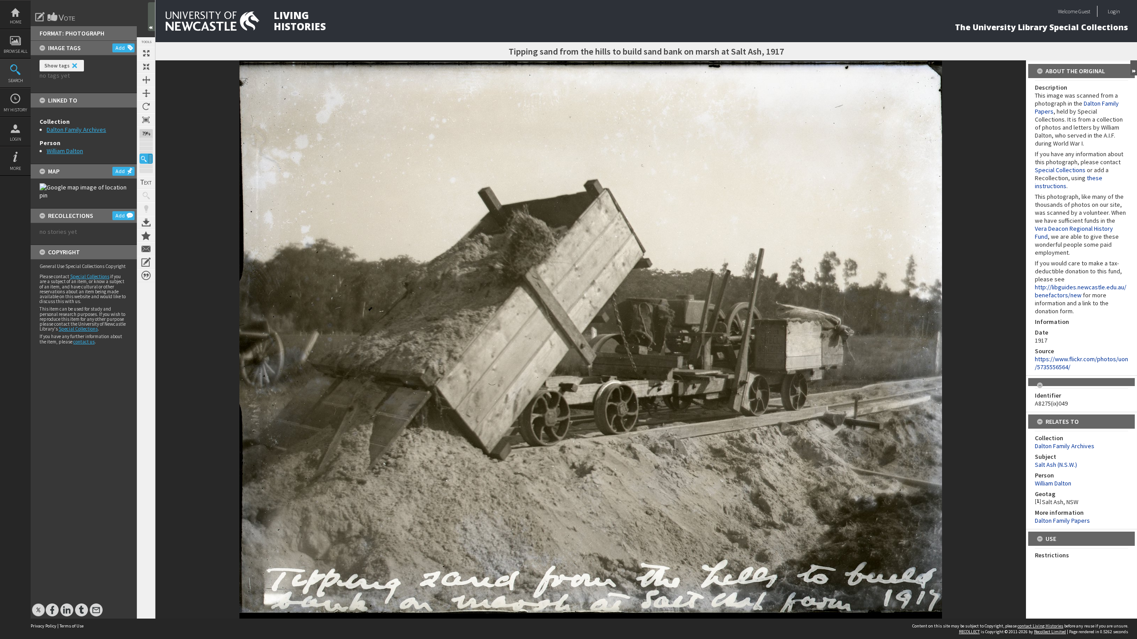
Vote (61, 17)
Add (120, 47)
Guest (1084, 11)
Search (15, 80)
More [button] (15, 168)
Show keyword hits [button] (146, 195)
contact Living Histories (1040, 626)
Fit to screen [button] (146, 66)
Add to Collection (146, 235)
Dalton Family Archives (76, 130)
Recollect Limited (1050, 632)
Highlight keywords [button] (146, 209)
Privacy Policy (43, 626)
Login (15, 139)
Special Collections (89, 276)
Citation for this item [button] (146, 275)
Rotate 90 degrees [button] (146, 106)
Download (146, 222)
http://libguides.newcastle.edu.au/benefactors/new (1080, 291)
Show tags (57, 65)
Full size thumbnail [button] (146, 53)
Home (15, 22)
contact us (84, 342)
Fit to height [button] (146, 93)
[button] (146, 159)
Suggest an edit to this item (40, 17)
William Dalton (65, 151)
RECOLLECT (969, 632)
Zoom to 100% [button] (146, 119)
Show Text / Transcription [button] (146, 182)
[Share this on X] (38, 605)
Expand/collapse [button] (1133, 67)
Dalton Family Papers (1062, 521)
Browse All (16, 51)
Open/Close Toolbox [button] (151, 16)
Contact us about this (146, 249)
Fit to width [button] (146, 80)
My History (15, 110)
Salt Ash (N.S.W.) (1056, 465)
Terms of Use (71, 626)
